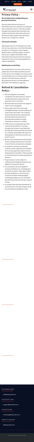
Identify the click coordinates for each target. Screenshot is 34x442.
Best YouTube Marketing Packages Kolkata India (18, 337)
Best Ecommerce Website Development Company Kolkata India (18, 267)
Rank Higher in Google (10, 277)
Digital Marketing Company (12, 263)
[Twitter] (14, 439)
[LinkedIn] (21, 439)
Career (24, 1)
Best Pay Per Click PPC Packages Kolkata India (17, 280)
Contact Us (7, 237)
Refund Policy (8, 233)
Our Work (13, 1)
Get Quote (7, 215)
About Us (7, 1)
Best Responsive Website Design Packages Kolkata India (16, 327)
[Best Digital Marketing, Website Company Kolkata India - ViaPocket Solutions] (10, 9)
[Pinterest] (18, 439)
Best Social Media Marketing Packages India (17, 322)
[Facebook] (12, 439)
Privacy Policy (8, 230)
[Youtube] (16, 439)
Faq (5, 219)
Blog (19, 1)
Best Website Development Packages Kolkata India (17, 332)
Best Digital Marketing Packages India (15, 308)
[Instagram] (23, 439)
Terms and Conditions (10, 222)
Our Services (7, 212)
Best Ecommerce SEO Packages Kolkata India (17, 312)
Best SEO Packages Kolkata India (13, 319)
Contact (30, 1)
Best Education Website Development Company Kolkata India (17, 272)
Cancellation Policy (10, 226)
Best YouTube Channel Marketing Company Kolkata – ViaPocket (16, 285)
